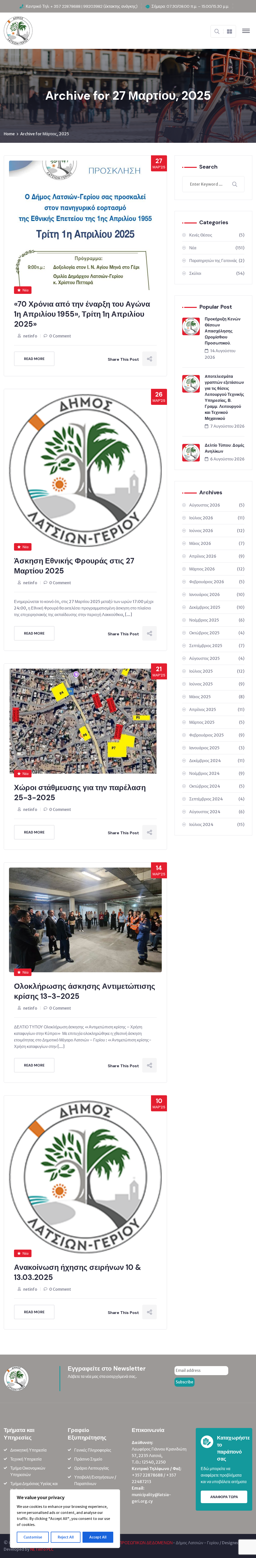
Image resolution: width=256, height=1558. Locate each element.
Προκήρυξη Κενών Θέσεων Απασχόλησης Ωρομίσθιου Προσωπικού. (222, 331)
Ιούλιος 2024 (216, 824)
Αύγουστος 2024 (216, 811)
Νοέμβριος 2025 (216, 620)
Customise (33, 1537)
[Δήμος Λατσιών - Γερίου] (18, 30)
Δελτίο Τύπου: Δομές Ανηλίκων (224, 448)
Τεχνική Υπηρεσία (26, 1459)
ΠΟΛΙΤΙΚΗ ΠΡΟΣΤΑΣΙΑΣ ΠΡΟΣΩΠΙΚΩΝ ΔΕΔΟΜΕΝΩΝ (123, 1542)
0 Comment (60, 335)
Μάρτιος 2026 (216, 568)
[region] (65, 1518)
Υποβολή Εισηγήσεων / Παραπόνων (95, 1480)
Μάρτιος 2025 (216, 722)
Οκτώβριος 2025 (216, 632)
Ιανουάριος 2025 (216, 747)
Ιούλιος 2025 (216, 671)
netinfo (30, 335)
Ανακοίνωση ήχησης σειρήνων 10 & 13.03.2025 (77, 1272)
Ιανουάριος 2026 (216, 594)
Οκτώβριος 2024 (216, 786)
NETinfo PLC (42, 1549)
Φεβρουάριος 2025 (216, 735)
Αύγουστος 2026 (216, 505)
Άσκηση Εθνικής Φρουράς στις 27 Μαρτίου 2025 (74, 566)
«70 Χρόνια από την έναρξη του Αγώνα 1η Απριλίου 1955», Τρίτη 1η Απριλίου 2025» (82, 314)
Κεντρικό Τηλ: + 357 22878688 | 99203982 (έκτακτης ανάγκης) (82, 6)
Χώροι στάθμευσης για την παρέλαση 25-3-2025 (80, 792)
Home (9, 133)
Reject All (66, 1537)
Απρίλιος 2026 (216, 556)
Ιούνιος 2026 (216, 530)
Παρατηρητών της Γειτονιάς (216, 260)
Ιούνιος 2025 (216, 683)
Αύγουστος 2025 (216, 658)
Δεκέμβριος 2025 (216, 607)
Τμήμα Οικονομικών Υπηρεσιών (27, 1471)
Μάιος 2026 (216, 543)
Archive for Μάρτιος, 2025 (44, 133)
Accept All (97, 1537)
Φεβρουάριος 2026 (216, 581)
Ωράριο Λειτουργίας (91, 1468)
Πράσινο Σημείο (88, 1459)
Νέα (25, 290)
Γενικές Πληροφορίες (92, 1450)
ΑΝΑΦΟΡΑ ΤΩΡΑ (224, 1497)
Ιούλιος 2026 (216, 517)
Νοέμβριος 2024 (216, 773)
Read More (34, 358)
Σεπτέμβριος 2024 (216, 798)
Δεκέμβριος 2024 (216, 760)
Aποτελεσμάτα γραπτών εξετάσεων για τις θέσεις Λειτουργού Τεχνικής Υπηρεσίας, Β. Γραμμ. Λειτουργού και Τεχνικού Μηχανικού (224, 397)
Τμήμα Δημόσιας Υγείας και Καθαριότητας (34, 1487)
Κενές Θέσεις (216, 234)
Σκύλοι (216, 273)
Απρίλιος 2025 (216, 709)
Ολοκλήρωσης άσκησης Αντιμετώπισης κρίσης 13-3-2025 (84, 991)
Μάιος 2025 (216, 696)
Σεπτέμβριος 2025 (216, 645)
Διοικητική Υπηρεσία (28, 1450)
